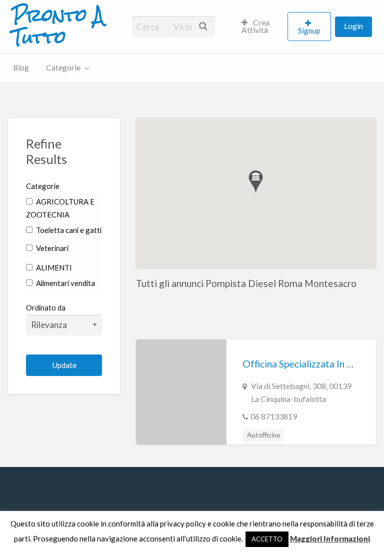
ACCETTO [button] (267, 539)
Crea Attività (256, 26)
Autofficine (263, 435)
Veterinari (51, 248)
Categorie (63, 67)
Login (353, 26)
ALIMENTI (53, 267)
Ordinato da (46, 307)
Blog (21, 67)
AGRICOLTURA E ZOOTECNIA (60, 208)
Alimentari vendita (64, 283)
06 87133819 (273, 416)
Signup (309, 30)
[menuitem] (260, 26)
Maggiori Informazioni (330, 538)
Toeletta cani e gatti (68, 230)
